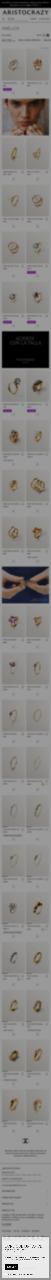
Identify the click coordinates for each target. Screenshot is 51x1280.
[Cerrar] (46, 1239)
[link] (11, 1267)
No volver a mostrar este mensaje (20, 1274)
